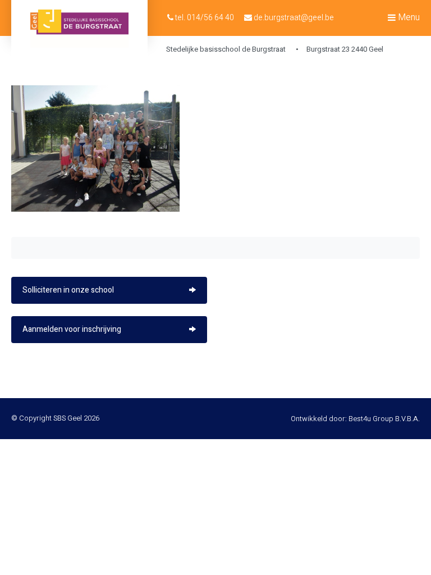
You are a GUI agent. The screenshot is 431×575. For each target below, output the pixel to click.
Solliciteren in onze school (68, 290)
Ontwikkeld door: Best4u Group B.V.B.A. (355, 418)
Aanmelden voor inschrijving (71, 329)
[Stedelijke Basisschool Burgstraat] (79, 28)
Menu (408, 17)
